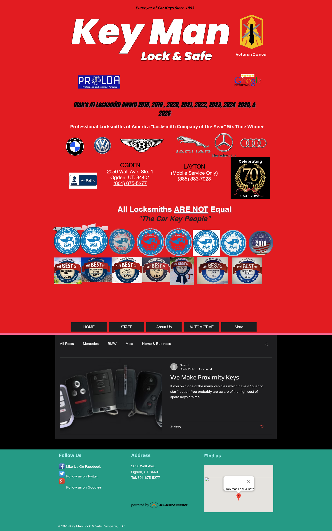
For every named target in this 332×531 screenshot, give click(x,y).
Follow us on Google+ (83, 487)
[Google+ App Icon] (62, 481)
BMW (112, 344)
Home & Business (156, 344)
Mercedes (91, 344)
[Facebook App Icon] (62, 466)
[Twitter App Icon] (62, 474)
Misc (129, 344)
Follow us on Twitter (82, 476)
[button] (266, 344)
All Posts (67, 344)
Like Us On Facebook (83, 466)
